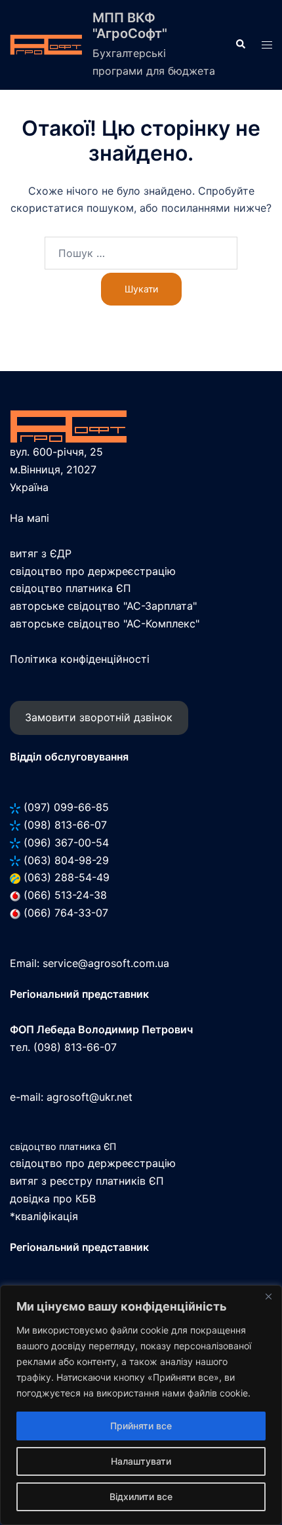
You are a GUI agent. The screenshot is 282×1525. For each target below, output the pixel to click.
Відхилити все (141, 1496)
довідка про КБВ (53, 1198)
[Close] (268, 1296)
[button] (240, 44)
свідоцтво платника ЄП (70, 588)
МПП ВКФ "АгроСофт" (129, 25)
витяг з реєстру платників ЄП (87, 1180)
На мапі (29, 518)
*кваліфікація (44, 1216)
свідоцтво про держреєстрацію (93, 571)
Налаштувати (141, 1461)
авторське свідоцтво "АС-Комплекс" (104, 623)
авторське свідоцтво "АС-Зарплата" (103, 605)
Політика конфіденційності (80, 658)
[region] (141, 1405)
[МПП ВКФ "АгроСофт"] (46, 45)
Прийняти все (141, 1425)
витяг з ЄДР (40, 553)
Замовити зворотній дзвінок (98, 717)
